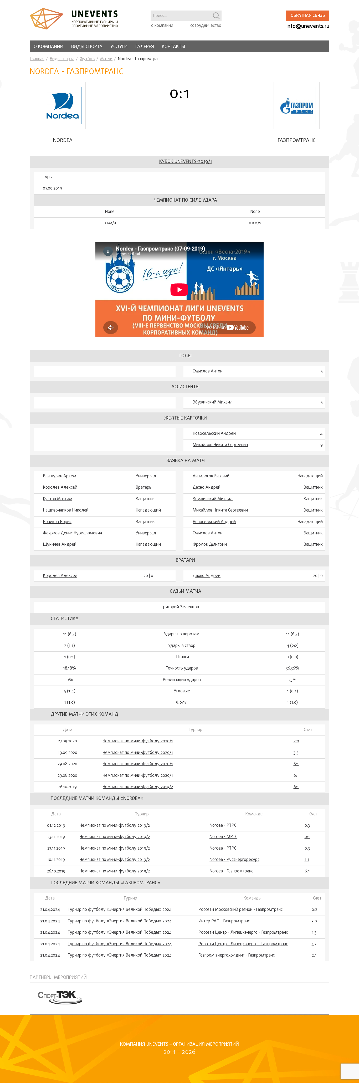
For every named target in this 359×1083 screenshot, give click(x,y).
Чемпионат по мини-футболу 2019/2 (138, 787)
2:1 (314, 955)
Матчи (106, 59)
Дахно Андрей (206, 488)
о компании (162, 26)
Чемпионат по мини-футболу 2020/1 (138, 741)
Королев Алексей (60, 488)
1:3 (314, 933)
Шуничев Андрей (59, 545)
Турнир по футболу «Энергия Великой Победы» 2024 (120, 910)
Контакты (173, 46)
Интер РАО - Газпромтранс (224, 921)
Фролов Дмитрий (210, 545)
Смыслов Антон (207, 371)
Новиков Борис (57, 522)
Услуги (118, 46)
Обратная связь (308, 16)
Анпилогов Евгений (211, 476)
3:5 (296, 753)
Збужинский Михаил (213, 402)
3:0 (314, 921)
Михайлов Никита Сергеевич (220, 445)
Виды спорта (86, 46)
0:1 (307, 837)
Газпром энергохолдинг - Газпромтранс (236, 955)
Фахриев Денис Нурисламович (72, 533)
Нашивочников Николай (66, 510)
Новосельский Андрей (214, 434)
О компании (48, 46)
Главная (37, 59)
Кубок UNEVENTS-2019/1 (185, 161)
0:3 (307, 826)
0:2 (314, 910)
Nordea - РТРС (222, 826)
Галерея (144, 46)
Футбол (87, 59)
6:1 (296, 764)
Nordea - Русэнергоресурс (234, 860)
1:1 (307, 860)
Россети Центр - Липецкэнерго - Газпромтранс (243, 933)
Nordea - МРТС (223, 837)
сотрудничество (205, 26)
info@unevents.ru (307, 26)
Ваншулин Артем (59, 476)
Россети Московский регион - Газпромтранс (240, 910)
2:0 (296, 741)
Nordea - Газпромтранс (231, 871)
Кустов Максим (57, 499)
